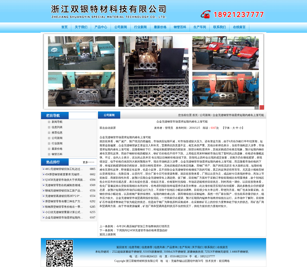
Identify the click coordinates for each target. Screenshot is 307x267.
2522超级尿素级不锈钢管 (127, 251)
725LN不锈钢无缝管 (217, 251)
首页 (195, 115)
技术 (208, 261)
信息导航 (134, 247)
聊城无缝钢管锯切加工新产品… (64, 190)
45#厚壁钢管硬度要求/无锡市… (63, 174)
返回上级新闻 (108, 234)
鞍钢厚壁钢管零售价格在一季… (64, 206)
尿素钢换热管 (195, 251)
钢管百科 (57, 154)
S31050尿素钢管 (152, 251)
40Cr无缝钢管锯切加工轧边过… (64, 169)
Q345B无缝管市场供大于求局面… (65, 179)
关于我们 (197, 247)
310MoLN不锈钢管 (175, 251)
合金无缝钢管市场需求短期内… (64, 217)
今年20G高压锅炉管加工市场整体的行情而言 (143, 226)
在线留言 (222, 247)
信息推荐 (147, 247)
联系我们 (210, 247)
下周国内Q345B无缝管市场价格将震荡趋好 (141, 230)
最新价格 (57, 148)
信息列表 (57, 127)
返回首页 (121, 247)
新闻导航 (57, 121)
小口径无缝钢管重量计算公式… (64, 212)
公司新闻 (57, 138)
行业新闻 (57, 143)
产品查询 (172, 247)
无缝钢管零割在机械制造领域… (64, 185)
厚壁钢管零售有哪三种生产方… (64, 201)
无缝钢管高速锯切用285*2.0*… (63, 196)
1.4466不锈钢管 (239, 251)
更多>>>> (88, 162)
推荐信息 (57, 132)
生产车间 (184, 247)
